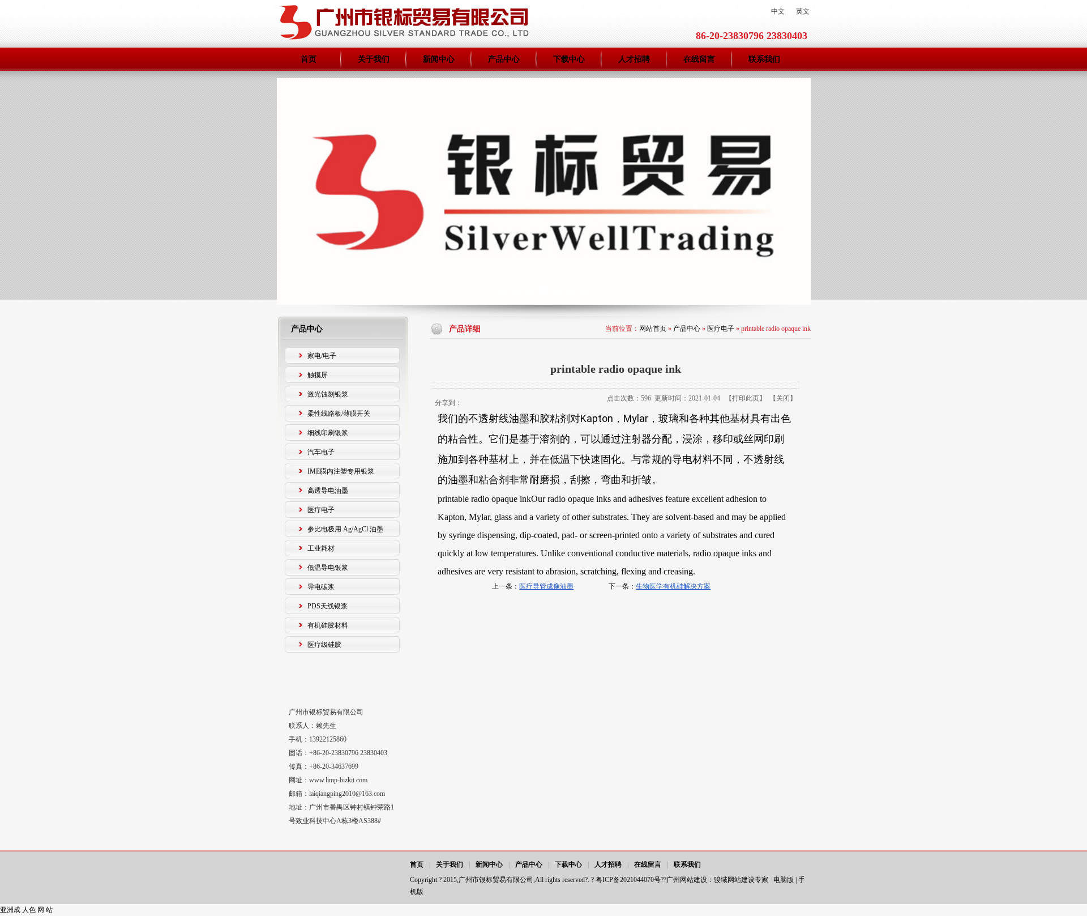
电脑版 (783, 880)
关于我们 (449, 864)
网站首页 (652, 329)
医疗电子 (720, 329)
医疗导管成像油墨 (546, 586)
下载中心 (568, 864)
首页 (416, 864)
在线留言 (647, 864)
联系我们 (687, 864)
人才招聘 (608, 864)
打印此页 (745, 398)
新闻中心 (489, 864)
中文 (778, 11)
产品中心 (686, 329)
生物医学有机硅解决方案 (673, 586)
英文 (803, 11)
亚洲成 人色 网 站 (26, 910)
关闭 (783, 398)
